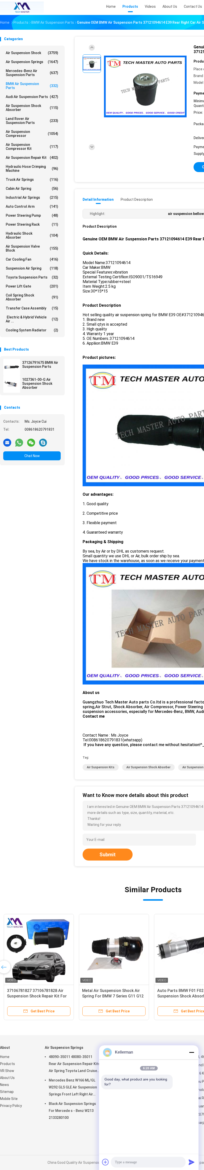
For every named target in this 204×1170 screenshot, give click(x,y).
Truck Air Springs (32, 180)
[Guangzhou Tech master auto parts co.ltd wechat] (31, 442)
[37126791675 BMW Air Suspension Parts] (11, 367)
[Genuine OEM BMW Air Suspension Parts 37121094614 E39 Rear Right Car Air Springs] (145, 87)
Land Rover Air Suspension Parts (32, 121)
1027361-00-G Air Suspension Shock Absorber (37, 384)
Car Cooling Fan (32, 259)
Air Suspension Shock (32, 53)
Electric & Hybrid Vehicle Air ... (32, 319)
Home (4, 1057)
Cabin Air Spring (32, 189)
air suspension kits (100, 767)
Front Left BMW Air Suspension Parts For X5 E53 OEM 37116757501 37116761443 (111, 996)
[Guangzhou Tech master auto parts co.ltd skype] (43, 442)
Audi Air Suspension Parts (32, 97)
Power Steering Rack (32, 224)
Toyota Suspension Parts (32, 277)
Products (7, 1064)
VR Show (7, 1071)
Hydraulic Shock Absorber (32, 235)
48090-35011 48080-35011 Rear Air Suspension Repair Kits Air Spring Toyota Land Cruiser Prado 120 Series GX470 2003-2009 (74, 1064)
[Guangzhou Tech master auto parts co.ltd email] (7, 442)
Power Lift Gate (32, 286)
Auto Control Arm (32, 206)
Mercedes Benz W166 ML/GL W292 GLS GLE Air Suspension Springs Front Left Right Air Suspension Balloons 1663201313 (73, 1088)
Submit (108, 855)
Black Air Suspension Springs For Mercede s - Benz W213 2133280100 (72, 1111)
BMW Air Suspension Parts (32, 86)
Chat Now (32, 456)
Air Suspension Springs (32, 62)
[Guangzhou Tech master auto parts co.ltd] (22, 7)
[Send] (192, 1162)
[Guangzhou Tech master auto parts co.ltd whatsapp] (19, 442)
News (4, 1085)
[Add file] (105, 1162)
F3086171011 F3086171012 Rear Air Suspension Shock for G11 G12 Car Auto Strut (38, 996)
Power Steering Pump (32, 215)
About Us (7, 1078)
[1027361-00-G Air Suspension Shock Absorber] (11, 384)
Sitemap (7, 1092)
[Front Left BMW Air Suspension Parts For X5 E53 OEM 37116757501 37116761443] (114, 949)
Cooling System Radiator (32, 330)
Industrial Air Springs (32, 197)
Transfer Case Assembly (32, 308)
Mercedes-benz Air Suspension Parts (32, 73)
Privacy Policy (11, 1106)
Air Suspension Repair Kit (32, 158)
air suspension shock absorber (148, 767)
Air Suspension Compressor (32, 134)
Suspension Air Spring (32, 268)
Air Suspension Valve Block (32, 248)
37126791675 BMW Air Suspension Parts (40, 365)
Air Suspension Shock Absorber (32, 108)
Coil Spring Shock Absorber (32, 297)
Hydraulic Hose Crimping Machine (32, 169)
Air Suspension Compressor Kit (32, 147)
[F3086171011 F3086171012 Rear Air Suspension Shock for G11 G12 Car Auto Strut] (39, 949)
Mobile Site (9, 1099)
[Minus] (192, 1052)
